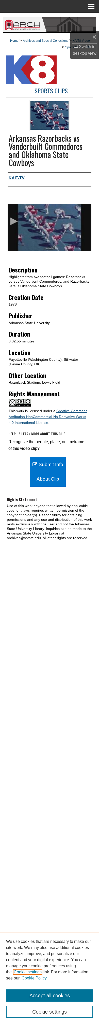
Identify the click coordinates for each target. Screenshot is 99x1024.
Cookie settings (28, 972)
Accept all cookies (49, 995)
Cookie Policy (34, 978)
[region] (49, 978)
